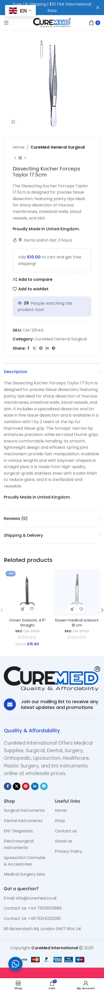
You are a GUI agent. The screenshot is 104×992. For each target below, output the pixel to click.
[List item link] (25, 810)
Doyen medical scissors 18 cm (76, 623)
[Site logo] (52, 22)
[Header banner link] (44, 7)
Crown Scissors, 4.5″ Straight (27, 623)
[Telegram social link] (53, 348)
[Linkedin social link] (47, 348)
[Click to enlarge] (13, 122)
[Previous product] (15, 158)
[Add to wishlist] (31, 609)
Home (18, 147)
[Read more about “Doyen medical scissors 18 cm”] (72, 609)
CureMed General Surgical (58, 147)
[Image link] (52, 678)
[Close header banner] (97, 7)
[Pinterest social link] (41, 348)
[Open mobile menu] (6, 23)
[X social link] (34, 348)
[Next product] (25, 158)
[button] (22, 609)
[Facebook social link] (28, 348)
